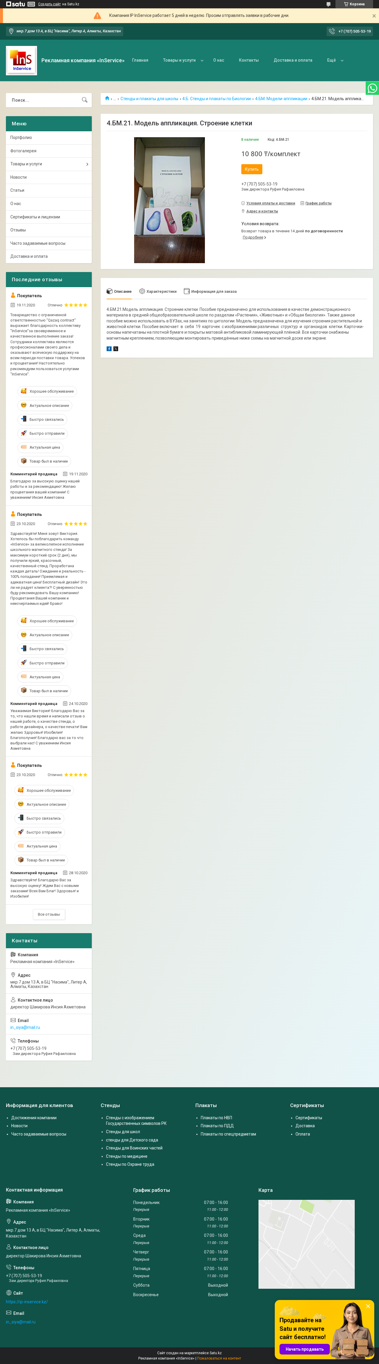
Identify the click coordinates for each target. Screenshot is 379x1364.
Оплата (303, 1134)
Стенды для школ (123, 1131)
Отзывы (18, 230)
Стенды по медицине (126, 1156)
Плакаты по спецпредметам (228, 1134)
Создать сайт (49, 4)
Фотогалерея (23, 150)
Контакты (249, 60)
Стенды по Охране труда (130, 1164)
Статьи (17, 190)
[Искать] (85, 100)
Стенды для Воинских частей (134, 1148)
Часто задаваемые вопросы (37, 243)
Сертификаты (309, 1117)
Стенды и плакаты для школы (149, 98)
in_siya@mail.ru (25, 1027)
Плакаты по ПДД (217, 1125)
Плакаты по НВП (216, 1117)
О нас (218, 60)
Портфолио (21, 137)
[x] (115, 349)
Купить (252, 169)
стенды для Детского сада (132, 1140)
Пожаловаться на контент (219, 1358)
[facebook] (109, 349)
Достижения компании (34, 1117)
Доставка (305, 1125)
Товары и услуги (179, 60)
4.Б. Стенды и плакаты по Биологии (216, 98)
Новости (18, 177)
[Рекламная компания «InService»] (21, 60)
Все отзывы (49, 914)
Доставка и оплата (293, 60)
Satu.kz (216, 1353)
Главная (140, 60)
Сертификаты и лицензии (35, 217)
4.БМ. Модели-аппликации (281, 98)
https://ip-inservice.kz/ (27, 1301)
